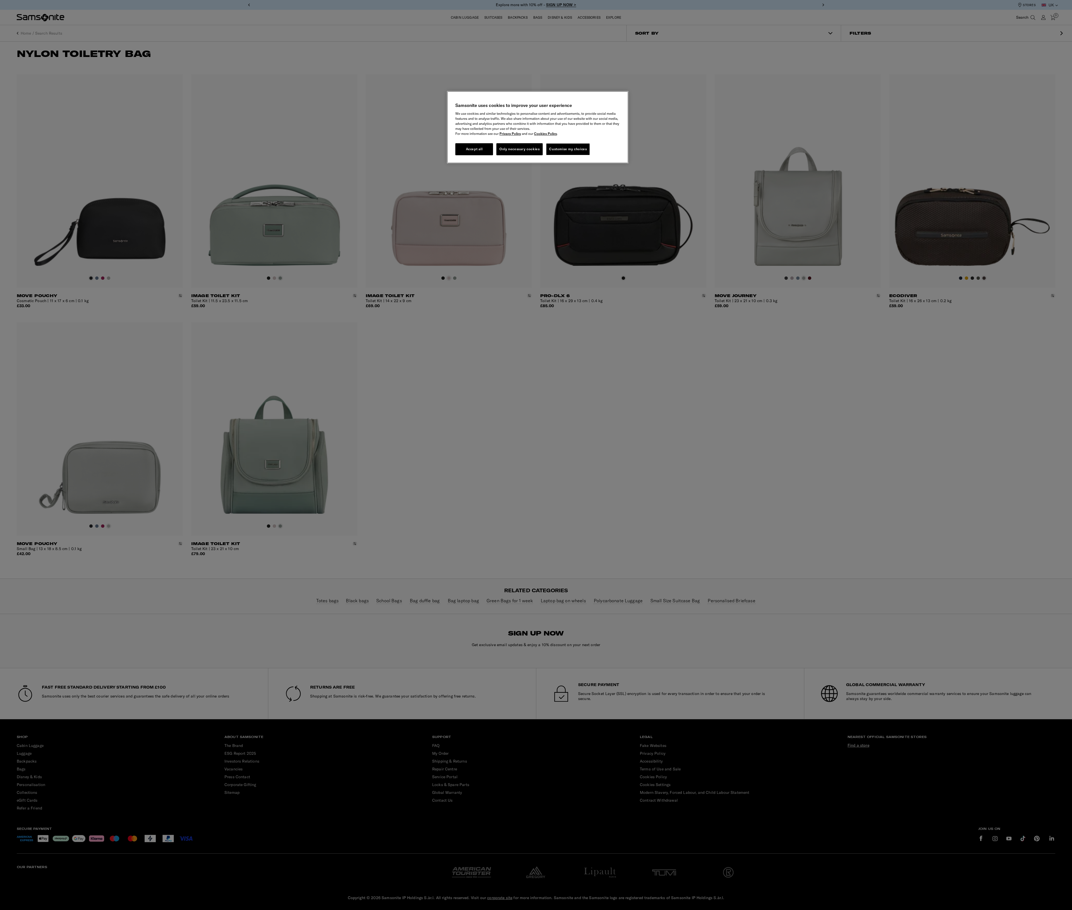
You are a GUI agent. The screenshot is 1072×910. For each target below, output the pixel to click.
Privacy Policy (510, 134)
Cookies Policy (545, 134)
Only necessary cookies (519, 149)
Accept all (474, 149)
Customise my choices (568, 149)
